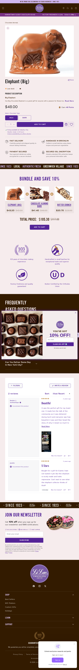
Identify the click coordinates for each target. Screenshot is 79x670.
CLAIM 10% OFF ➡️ (60, 344)
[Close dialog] (75, 312)
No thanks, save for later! (60, 348)
